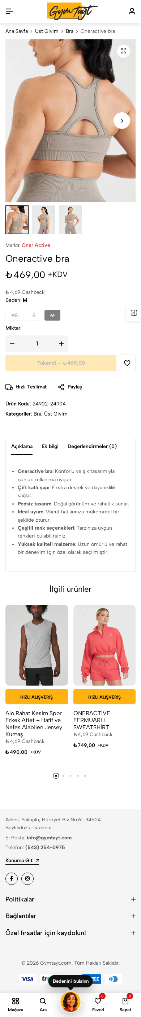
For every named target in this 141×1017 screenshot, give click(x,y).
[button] (122, 120)
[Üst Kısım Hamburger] (9, 11)
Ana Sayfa (16, 31)
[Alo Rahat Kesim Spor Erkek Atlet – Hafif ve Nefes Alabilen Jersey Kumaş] (36, 645)
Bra (69, 31)
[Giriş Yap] (132, 11)
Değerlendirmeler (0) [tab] (92, 446)
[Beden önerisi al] (70, 1002)
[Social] (11, 879)
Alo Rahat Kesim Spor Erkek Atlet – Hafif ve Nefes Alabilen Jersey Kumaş (33, 724)
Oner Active (36, 245)
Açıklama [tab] (22, 446)
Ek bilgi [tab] (50, 446)
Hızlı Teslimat (31, 387)
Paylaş (75, 387)
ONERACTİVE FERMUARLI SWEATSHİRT (91, 720)
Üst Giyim (47, 31)
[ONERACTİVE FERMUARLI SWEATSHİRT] (104, 645)
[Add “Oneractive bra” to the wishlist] (127, 363)
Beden (16, 300)
